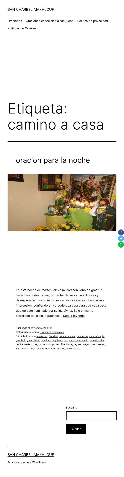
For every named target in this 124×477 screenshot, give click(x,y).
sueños (61, 348)
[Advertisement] (62, 73)
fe (103, 336)
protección (45, 344)
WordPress (39, 462)
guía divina (33, 340)
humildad (46, 340)
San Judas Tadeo (26, 348)
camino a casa (67, 336)
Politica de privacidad (92, 21)
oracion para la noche (53, 160)
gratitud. (21, 340)
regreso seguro (82, 344)
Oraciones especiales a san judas (49, 21)
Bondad (53, 336)
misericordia (97, 340)
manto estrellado (78, 340)
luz (66, 340)
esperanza (95, 336)
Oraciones (15, 21)
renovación (98, 344)
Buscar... (71, 407)
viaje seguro (73, 348)
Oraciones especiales (52, 332)
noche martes (24, 344)
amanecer (41, 336)
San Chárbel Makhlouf (31, 9)
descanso (82, 336)
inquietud (57, 340)
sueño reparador (46, 348)
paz (35, 344)
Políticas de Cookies (22, 28)
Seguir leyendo (74, 316)
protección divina (62, 344)
